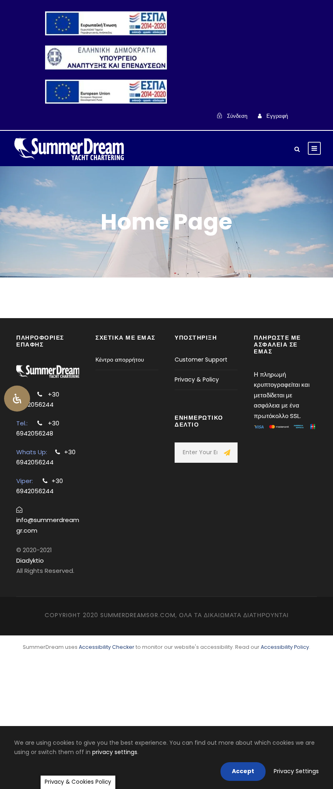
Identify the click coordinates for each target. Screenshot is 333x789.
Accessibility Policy (285, 647)
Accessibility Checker (106, 647)
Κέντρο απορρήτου (119, 359)
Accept (243, 771)
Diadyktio (30, 560)
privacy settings (114, 752)
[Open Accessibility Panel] (17, 399)
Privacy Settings (296, 771)
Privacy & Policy (197, 379)
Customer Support (201, 359)
